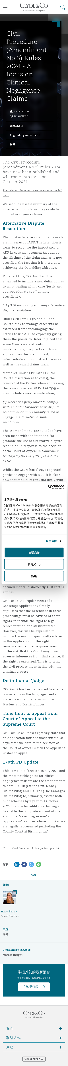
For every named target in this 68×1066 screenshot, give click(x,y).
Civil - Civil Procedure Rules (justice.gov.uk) (31, 848)
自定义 (32, 564)
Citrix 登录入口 (34, 1058)
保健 (5, 934)
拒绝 (34, 575)
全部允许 (34, 552)
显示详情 (51, 540)
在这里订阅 (30, 987)
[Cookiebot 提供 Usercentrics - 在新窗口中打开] (48, 487)
